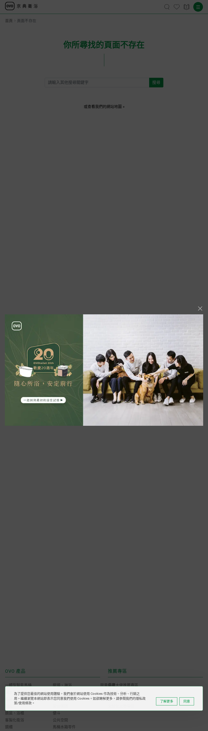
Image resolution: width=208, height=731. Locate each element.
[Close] (200, 308)
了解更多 (166, 701)
